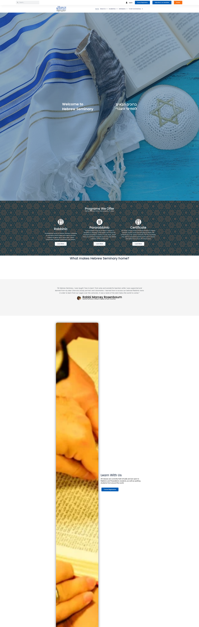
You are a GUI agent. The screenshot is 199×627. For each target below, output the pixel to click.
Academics (112, 9)
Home (97, 9)
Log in (130, 2)
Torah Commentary (135, 9)
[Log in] (126, 2)
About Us (103, 9)
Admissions (122, 9)
